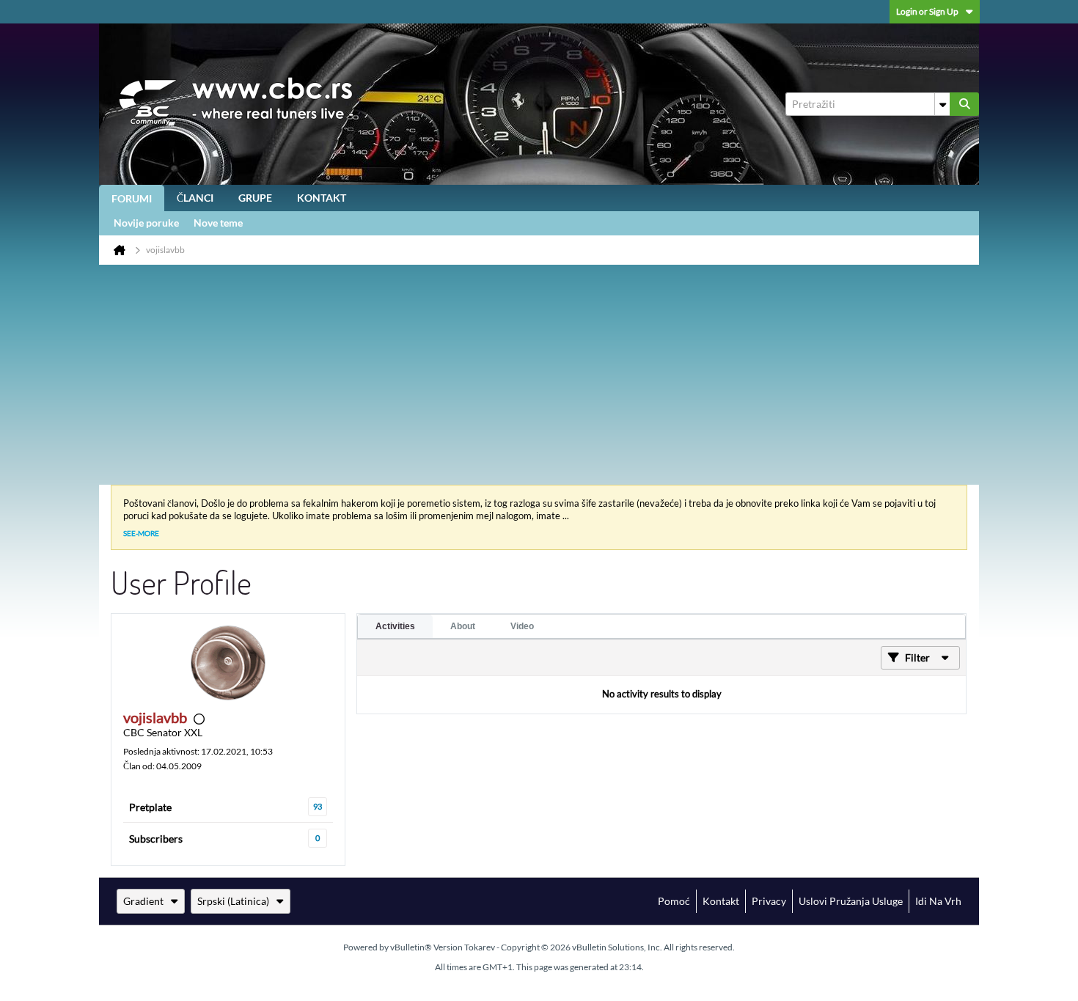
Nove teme (218, 222)
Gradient (143, 901)
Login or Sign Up (927, 11)
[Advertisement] (539, 374)
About (462, 626)
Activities (395, 626)
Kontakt (321, 197)
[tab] (395, 626)
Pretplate (150, 807)
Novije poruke (146, 222)
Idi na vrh (938, 901)
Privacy (769, 901)
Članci (195, 197)
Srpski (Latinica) (233, 901)
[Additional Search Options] (942, 104)
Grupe (255, 197)
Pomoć (674, 901)
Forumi (131, 198)
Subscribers (156, 838)
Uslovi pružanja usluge (851, 901)
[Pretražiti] (964, 104)
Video (522, 626)
